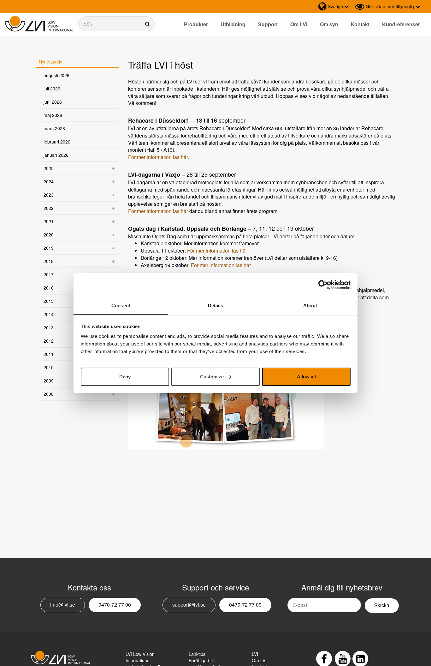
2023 (49, 195)
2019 (49, 248)
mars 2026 (54, 128)
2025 (49, 168)
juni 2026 (53, 102)
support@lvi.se (189, 604)
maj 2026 (53, 115)
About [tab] (310, 305)
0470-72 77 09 (245, 604)
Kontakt (360, 24)
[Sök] (116, 23)
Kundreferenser (401, 24)
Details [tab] (215, 305)
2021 (49, 221)
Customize (212, 376)
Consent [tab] (120, 305)
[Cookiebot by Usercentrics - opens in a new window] (323, 285)
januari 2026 (56, 155)
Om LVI (298, 24)
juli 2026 (52, 88)
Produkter (196, 24)
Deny (125, 376)
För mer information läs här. (158, 157)
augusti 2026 (56, 75)
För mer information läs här (158, 211)
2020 (49, 234)
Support (268, 24)
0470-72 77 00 (114, 604)
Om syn (329, 24)
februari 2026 (57, 141)
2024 (49, 181)
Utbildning (233, 24)
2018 (49, 261)
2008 (49, 394)
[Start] (39, 23)
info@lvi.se (62, 604)
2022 (49, 208)
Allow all (306, 376)
